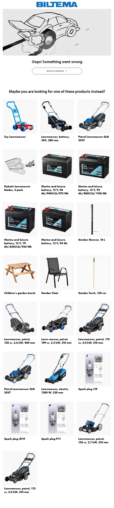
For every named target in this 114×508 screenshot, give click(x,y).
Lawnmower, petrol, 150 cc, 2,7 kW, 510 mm (93, 440)
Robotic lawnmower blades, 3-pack (17, 188)
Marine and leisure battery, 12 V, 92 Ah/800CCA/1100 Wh (92, 190)
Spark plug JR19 (14, 439)
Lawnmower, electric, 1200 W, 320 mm (55, 390)
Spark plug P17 (51, 439)
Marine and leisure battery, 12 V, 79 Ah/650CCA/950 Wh (18, 243)
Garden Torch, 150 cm (92, 293)
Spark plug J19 (87, 389)
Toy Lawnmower (15, 137)
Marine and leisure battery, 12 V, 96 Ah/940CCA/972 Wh (55, 190)
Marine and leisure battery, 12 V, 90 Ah (54, 241)
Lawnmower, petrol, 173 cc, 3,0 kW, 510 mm (94, 340)
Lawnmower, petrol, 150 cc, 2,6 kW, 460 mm (19, 340)
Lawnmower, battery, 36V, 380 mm (55, 138)
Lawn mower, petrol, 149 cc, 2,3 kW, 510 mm (56, 340)
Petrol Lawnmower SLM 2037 (93, 138)
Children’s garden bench (19, 293)
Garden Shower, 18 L (91, 240)
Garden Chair (49, 293)
